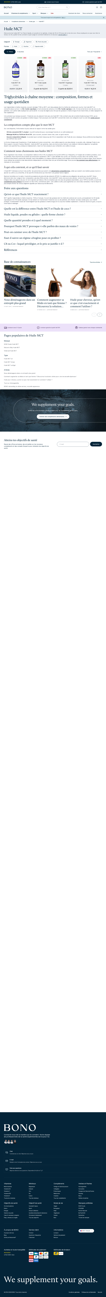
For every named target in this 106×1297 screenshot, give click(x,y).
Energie (6, 1210)
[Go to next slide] (99, 314)
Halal (55, 1210)
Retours (56, 1237)
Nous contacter (88, 13)
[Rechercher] (67, 7)
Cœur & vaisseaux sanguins (11, 1215)
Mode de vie (58, 1203)
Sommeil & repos (33, 1206)
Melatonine (57, 1193)
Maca (80, 1195)
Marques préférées (86, 1203)
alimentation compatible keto (60, 171)
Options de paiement (59, 1235)
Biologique (56, 1208)
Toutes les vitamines (9, 1198)
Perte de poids (42, 41)
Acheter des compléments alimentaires (51, 416)
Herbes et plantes (83, 1198)
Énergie (17, 41)
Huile (15, 46)
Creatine (56, 1195)
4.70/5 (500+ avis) (16, 2)
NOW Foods (82, 1206)
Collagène (56, 1189)
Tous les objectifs (34, 1217)
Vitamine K (7, 1195)
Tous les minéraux (34, 1198)
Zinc (30, 1191)
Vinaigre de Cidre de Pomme (86, 1191)
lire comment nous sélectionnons (87, 160)
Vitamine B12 (7, 1193)
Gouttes (26, 46)
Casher (55, 1215)
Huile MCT (41, 21)
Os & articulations (9, 1206)
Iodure (30, 1195)
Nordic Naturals (83, 1210)
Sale (52, 13)
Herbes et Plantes (85, 1183)
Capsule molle (39, 46)
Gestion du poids (8, 1213)
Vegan (55, 1206)
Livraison (56, 1233)
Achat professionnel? (10, 1237)
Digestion (29, 41)
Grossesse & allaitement (35, 1215)
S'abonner (32, 1237)
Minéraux (32, 1183)
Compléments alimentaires (18, 21)
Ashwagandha (82, 1186)
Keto (55, 1217)
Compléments (59, 1183)
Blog (5, 1235)
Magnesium (32, 1186)
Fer (29, 1193)
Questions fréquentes (35, 1235)
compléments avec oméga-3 (13, 181)
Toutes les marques (84, 1217)
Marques (43, 13)
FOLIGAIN (81, 1208)
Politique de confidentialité (89, 1292)
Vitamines (7, 1183)
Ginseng (81, 1193)
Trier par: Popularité (93, 52)
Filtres (11, 52)
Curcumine (81, 1189)
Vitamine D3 (7, 1189)
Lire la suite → (62, 35)
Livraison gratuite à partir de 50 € (93, 2)
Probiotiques (57, 1191)
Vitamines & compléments (19, 13)
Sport (34, 13)
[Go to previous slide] (94, 314)
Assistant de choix (74, 13)
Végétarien (57, 1213)
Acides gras (32, 21)
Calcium (31, 1189)
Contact (31, 1233)
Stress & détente (33, 1210)
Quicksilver (81, 1215)
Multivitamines (8, 1186)
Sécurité (100, 1292)
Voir (63, 17)
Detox (5, 1208)
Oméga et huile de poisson (61, 1186)
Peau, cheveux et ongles (10, 1217)
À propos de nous (9, 1233)
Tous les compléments (60, 1198)
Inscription (96, 444)
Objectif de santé (35, 1203)
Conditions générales (74, 1292)
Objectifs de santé (10, 1203)
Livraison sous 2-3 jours (53, 2)
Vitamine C (7, 1191)
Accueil (6, 13)
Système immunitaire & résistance (38, 1213)
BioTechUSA (82, 1213)
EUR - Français (85, 1230)
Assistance (98, 13)
